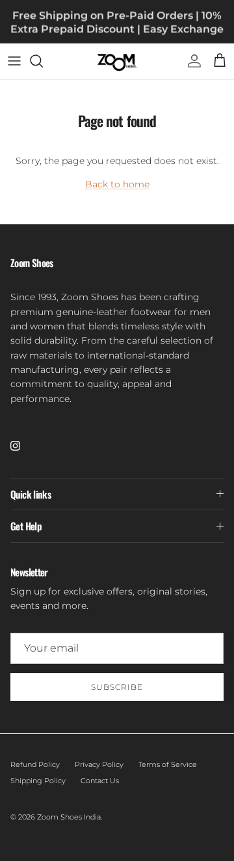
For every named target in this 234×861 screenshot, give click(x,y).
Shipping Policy (38, 780)
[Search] (43, 61)
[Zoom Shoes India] (117, 61)
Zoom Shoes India (69, 816)
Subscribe (117, 687)
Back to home (117, 184)
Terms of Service (167, 764)
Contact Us (100, 780)
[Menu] (14, 61)
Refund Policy (35, 764)
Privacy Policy (99, 764)
